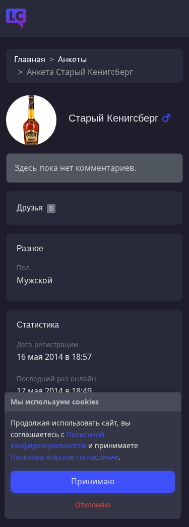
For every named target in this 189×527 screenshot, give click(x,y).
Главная (29, 59)
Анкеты (72, 59)
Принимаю (92, 481)
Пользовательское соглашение (64, 457)
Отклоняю (92, 504)
